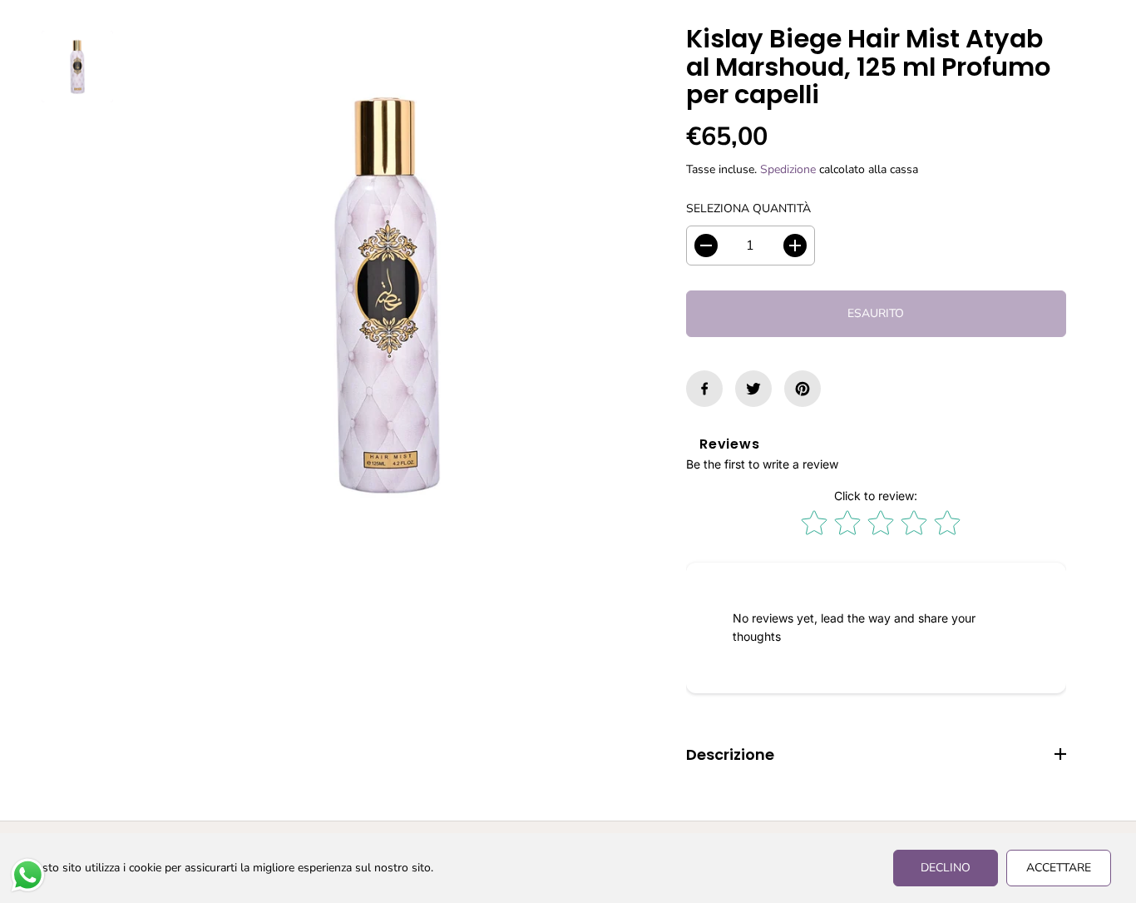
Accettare (1058, 868)
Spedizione (788, 169)
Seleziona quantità (748, 208)
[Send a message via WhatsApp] (27, 875)
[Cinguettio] (753, 388)
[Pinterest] (802, 388)
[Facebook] (704, 388)
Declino (946, 868)
